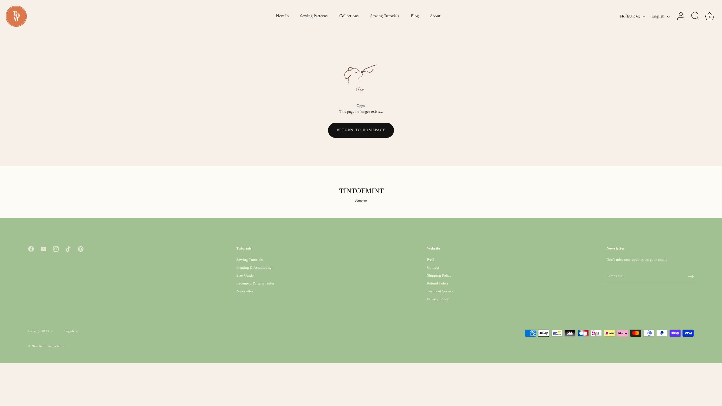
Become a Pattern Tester (255, 283)
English (657, 16)
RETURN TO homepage (361, 130)
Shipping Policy (439, 275)
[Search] (695, 16)
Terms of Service (440, 291)
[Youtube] (43, 248)
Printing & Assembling (253, 267)
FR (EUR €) (630, 16)
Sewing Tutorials (384, 16)
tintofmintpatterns (51, 346)
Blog (415, 16)
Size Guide (245, 275)
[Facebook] (31, 248)
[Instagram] (56, 248)
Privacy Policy (438, 299)
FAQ (430, 259)
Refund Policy (437, 283)
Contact (433, 267)
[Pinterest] (80, 248)
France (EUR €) (38, 332)
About (435, 16)
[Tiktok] (68, 248)
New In (282, 16)
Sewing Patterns (314, 16)
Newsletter (244, 291)
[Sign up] (691, 276)
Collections (349, 16)
